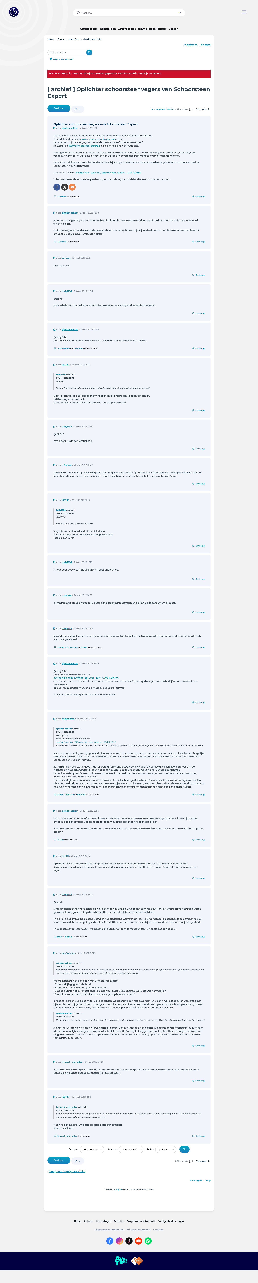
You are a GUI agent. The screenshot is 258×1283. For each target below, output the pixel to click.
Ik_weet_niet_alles (72, 1062)
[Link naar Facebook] (109, 1241)
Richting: (151, 1149)
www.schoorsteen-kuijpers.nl (98, 139)
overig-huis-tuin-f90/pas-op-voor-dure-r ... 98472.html (108, 172)
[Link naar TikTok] (129, 1241)
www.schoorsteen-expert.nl (84, 145)
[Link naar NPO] (137, 1261)
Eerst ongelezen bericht (162, 109)
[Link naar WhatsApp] (148, 1241)
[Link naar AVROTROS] (121, 1261)
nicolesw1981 (63, 348)
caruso (65, 258)
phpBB (119, 1189)
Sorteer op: (113, 1149)
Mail (72, 187)
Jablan (60, 839)
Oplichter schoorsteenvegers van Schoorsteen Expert (95, 124)
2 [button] (192, 109)
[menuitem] (196, 1180)
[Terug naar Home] (14, 12)
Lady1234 (67, 291)
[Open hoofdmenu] (244, 12)
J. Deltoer (61, 196)
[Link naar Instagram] (119, 1241)
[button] (179, 13)
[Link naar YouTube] (138, 1241)
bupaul (74, 647)
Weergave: (74, 1149)
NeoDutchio (63, 647)
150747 (65, 364)
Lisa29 (84, 647)
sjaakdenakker (70, 128)
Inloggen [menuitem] (205, 44)
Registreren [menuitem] (190, 44)
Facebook (56, 187)
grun (59, 937)
